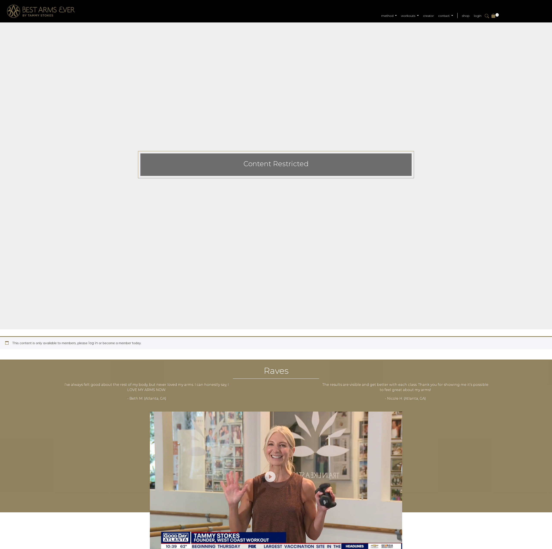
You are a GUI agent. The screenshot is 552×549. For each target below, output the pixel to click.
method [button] (387, 16)
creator (428, 16)
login (477, 16)
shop (466, 16)
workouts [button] (408, 16)
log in (93, 343)
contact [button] (444, 16)
